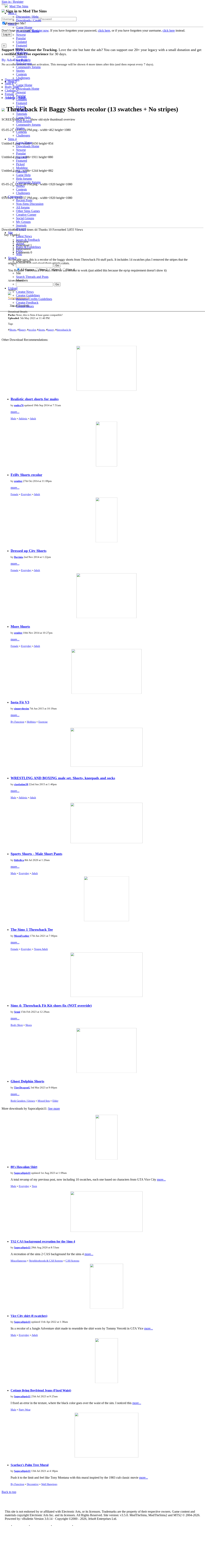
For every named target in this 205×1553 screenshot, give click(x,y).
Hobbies (31, 721)
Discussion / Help (27, 16)
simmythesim (21, 708)
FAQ (19, 250)
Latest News (24, 236)
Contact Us (20, 1525)
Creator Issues (25, 306)
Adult (33, 418)
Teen (34, 1186)
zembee (18, 481)
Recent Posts (24, 200)
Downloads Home (27, 31)
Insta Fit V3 (20, 702)
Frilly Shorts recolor (26, 475)
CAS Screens (72, 1260)
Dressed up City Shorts (28, 551)
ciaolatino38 (21, 784)
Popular (21, 38)
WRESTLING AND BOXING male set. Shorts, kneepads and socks (63, 778)
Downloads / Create (28, 20)
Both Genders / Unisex (23, 1100)
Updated (21, 42)
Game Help (23, 60)
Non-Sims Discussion (29, 203)
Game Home (24, 27)
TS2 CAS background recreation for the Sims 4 (43, 1241)
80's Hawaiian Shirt (24, 1167)
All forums (23, 207)
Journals (21, 225)
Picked (20, 49)
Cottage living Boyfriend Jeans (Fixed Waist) (41, 1390)
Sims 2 (12, 24)
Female (14, 494)
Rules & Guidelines (28, 247)
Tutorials (21, 56)
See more (54, 1108)
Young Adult (41, 949)
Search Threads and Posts (32, 276)
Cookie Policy (62, 1525)
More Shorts (20, 626)
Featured (21, 45)
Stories (20, 70)
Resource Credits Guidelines (34, 299)
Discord (21, 229)
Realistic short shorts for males (35, 399)
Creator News (25, 291)
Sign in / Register (12, 1)
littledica (19, 860)
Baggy (22, 329)
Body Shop (17, 1024)
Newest (21, 34)
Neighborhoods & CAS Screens (46, 1260)
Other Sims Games (28, 211)
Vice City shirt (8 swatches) (29, 1316)
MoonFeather (21, 935)
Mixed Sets (44, 1100)
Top (7, 1525)
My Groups (23, 221)
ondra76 (19, 405)
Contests (21, 74)
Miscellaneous (18, 1260)
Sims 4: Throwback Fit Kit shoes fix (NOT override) (51, 1005)
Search (12, 257)
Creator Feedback (27, 302)
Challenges (23, 78)
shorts (41, 329)
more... (15, 412)
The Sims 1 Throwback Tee (32, 930)
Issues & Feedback (28, 239)
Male (13, 418)
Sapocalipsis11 (22, 1172)
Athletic (23, 418)
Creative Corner (26, 214)
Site (10, 232)
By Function (17, 721)
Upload (12, 288)
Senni (17, 1011)
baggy (50, 329)
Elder (55, 1100)
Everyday (26, 494)
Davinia (18, 557)
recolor (32, 329)
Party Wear (24, 1409)
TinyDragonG (22, 1087)
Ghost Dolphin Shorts (27, 1081)
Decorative (33, 1484)
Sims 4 (12, 139)
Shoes (28, 1024)
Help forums (24, 63)
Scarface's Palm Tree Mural (29, 1465)
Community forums (28, 67)
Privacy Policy (40, 1525)
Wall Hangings (49, 1484)
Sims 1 (12, 13)
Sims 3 (12, 81)
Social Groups (25, 218)
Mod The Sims (18, 6)
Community (15, 196)
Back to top (9, 1492)
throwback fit (64, 329)
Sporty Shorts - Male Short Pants (36, 854)
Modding (22, 52)
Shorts (12, 329)
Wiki (19, 254)
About (20, 243)
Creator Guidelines (28, 295)
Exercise (43, 721)
